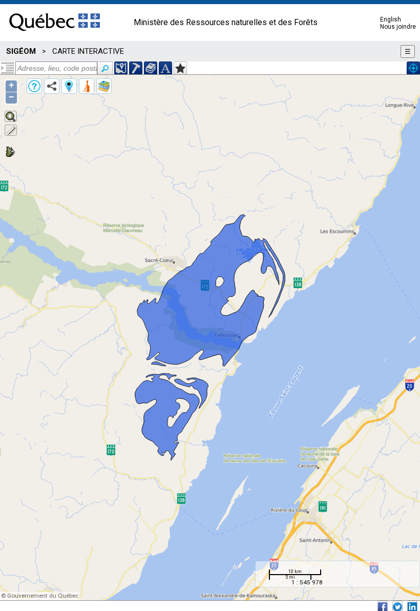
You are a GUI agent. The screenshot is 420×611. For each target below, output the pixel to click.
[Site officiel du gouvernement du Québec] (54, 34)
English (390, 19)
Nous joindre (398, 26)
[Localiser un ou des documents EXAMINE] (150, 68)
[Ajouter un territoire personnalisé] (180, 68)
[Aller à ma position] (413, 68)
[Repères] (69, 86)
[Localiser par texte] (165, 68)
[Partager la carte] (51, 86)
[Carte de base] (104, 86)
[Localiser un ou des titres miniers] (135, 68)
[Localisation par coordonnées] (121, 68)
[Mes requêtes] (86, 86)
